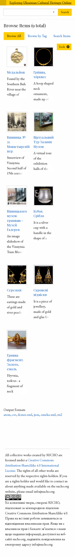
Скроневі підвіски (40, 292)
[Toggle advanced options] (54, 12)
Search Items (61, 36)
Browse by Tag (37, 36)
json (36, 415)
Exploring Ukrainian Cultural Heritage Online (40, 3)
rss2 (59, 415)
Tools (62, 47)
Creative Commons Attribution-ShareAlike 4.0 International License (32, 465)
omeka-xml (48, 415)
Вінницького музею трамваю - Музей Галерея (17, 220)
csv (14, 415)
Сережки (14, 290)
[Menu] (3, 2)
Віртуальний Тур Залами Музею (43, 142)
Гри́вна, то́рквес (39, 74)
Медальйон (16, 72)
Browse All (14, 36)
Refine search (36, 424)
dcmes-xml (25, 415)
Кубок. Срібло (38, 213)
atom (7, 415)
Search (65, 12)
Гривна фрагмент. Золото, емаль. (15, 362)
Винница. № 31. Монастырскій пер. (18, 144)
